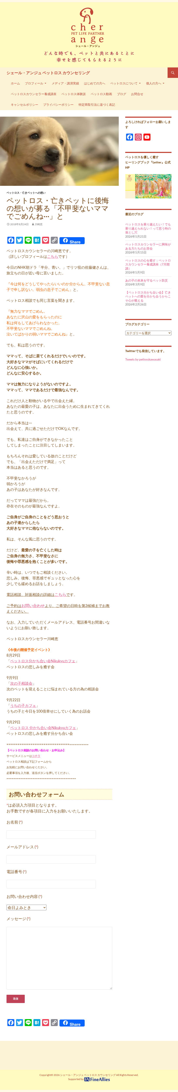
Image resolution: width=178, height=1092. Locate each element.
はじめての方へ (94, 83)
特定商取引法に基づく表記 (97, 104)
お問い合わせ (33, 605)
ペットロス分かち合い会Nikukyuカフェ (42, 661)
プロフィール (34, 83)
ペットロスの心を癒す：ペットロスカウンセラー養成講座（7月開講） (148, 264)
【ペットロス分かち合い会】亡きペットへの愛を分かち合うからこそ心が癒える (148, 296)
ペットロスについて (124, 83)
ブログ (121, 94)
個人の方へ (153, 83)
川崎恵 (39, 224)
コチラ (36, 756)
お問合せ (137, 94)
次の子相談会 (21, 683)
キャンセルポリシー (24, 104)
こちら (52, 256)
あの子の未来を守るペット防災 (146, 280)
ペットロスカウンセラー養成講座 (33, 94)
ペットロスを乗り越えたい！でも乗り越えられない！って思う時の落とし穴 (148, 228)
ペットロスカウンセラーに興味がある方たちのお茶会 (148, 246)
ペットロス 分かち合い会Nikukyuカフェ (43, 727)
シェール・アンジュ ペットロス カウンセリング (48, 72)
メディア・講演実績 (65, 83)
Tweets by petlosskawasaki (143, 359)
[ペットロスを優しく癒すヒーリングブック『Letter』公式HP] (148, 186)
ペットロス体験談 (73, 94)
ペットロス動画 (101, 94)
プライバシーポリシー (58, 104)
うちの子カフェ (23, 705)
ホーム (15, 83)
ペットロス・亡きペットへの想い (26, 192)
